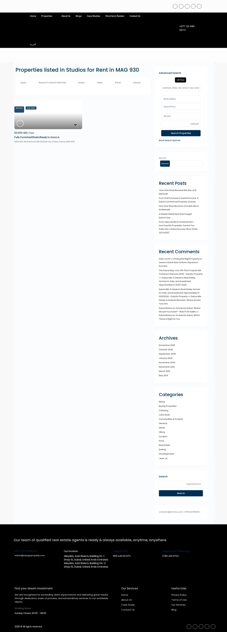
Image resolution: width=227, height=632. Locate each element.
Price (161, 440)
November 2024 (167, 362)
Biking (162, 401)
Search (162, 157)
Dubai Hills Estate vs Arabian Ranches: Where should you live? (180, 300)
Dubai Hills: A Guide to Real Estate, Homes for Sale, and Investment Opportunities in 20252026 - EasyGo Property (179, 293)
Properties (46, 16)
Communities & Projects (171, 419)
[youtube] (193, 6)
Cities (100, 82)
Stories (167, 116)
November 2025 (167, 345)
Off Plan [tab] (180, 79)
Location (163, 436)
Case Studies (93, 16)
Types (23, 82)
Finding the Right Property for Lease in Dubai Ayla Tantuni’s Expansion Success (180, 262)
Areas (118, 82)
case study (164, 414)
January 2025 (165, 358)
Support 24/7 (120, 551)
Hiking (162, 432)
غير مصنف (163, 458)
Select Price (170, 106)
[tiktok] (181, 6)
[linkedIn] (187, 6)
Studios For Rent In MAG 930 (52, 82)
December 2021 (167, 366)
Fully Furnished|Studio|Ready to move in (36, 137)
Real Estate (164, 445)
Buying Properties (168, 406)
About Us (65, 16)
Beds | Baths (170, 98)
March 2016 (164, 371)
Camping (163, 410)
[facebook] (175, 6)
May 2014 (163, 375)
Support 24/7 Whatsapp (176, 551)
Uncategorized (166, 453)
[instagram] (199, 6)
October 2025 (166, 349)
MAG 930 (70, 141)
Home (33, 16)
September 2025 (167, 353)
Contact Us (135, 16)
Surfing (162, 449)
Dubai (62, 141)
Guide (162, 427)
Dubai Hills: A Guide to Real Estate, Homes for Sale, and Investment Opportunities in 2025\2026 (177, 281)
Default (136, 82)
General (163, 423)
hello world (164, 258)
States (81, 82)
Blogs (79, 16)
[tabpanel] (181, 113)
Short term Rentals (114, 16)
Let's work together (26, 550)
